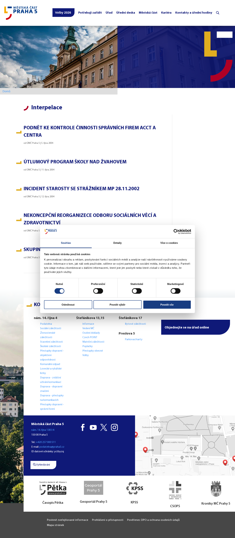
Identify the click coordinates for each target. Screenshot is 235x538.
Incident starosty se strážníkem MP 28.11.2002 (82, 188)
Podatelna (46, 324)
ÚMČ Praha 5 (33, 143)
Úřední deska (125, 12)
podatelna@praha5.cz (51, 447)
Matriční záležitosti (93, 342)
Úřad (109, 12)
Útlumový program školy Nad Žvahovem (75, 162)
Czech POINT (89, 337)
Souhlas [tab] (66, 242)
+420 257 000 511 (46, 442)
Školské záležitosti (50, 346)
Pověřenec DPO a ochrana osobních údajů (153, 520)
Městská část (148, 12)
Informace (88, 324)
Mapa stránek (55, 525)
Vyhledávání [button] (43, 464)
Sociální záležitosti (50, 328)
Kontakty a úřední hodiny (193, 12)
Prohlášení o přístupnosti (107, 520)
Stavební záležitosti (51, 342)
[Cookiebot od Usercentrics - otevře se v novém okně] (176, 231)
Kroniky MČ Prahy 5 (215, 503)
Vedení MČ (88, 328)
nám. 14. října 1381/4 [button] (42, 430)
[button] (195, 327)
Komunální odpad (50, 364)
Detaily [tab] (117, 242)
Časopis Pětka (52, 503)
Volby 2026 (63, 12)
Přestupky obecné (92, 350)
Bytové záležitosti (135, 324)
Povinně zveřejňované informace (67, 520)
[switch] (98, 291)
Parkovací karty (133, 339)
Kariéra (166, 12)
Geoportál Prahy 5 (93, 502)
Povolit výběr (117, 304)
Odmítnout (68, 304)
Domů (6, 91)
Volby (85, 355)
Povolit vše (167, 304)
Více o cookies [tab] (169, 242)
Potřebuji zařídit (90, 12)
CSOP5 (175, 506)
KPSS (134, 502)
